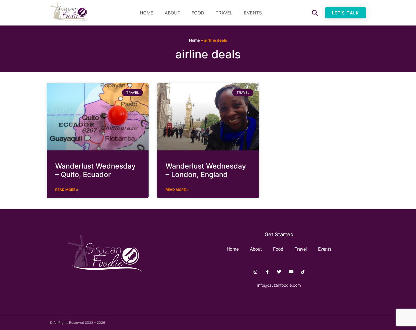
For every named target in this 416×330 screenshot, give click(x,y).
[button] (314, 13)
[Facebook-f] (267, 271)
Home (146, 13)
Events (253, 13)
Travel (224, 13)
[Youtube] (291, 271)
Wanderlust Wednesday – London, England (206, 170)
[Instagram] (255, 271)
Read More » (66, 190)
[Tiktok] (303, 271)
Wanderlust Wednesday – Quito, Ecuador (95, 170)
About (172, 13)
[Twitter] (279, 271)
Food (198, 13)
